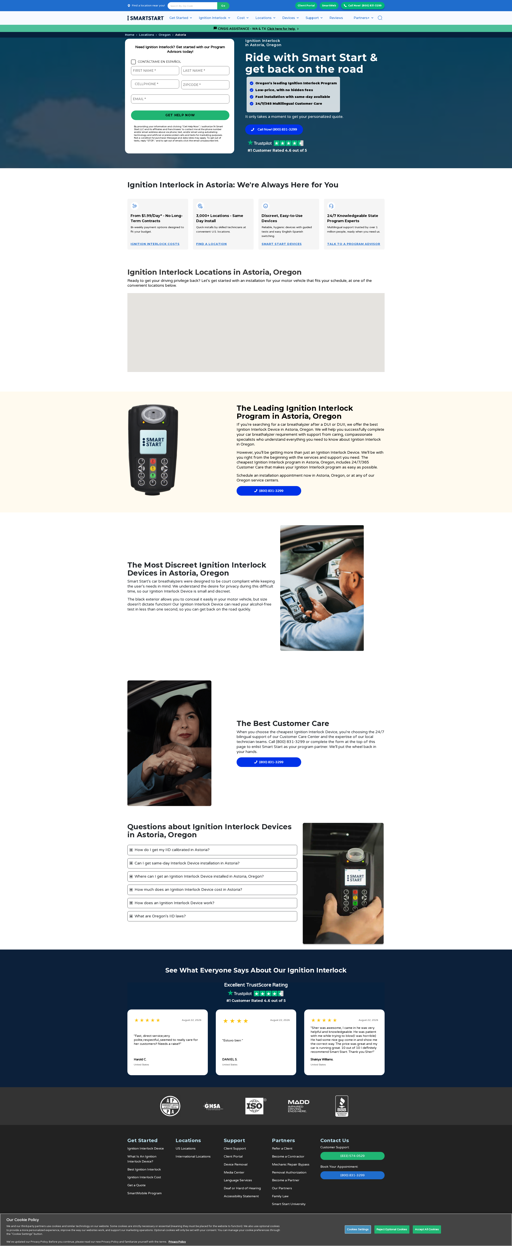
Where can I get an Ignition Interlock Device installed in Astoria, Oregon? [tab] (199, 876)
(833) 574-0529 (352, 1156)
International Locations (193, 1156)
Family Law (280, 1196)
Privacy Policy (177, 1241)
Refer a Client (282, 1149)
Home (129, 35)
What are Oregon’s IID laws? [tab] (160, 916)
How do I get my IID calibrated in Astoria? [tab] (172, 850)
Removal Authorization (289, 1172)
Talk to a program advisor (353, 244)
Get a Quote (136, 1185)
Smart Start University (289, 1204)
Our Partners (282, 1188)
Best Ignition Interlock (144, 1169)
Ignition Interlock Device (258, 429)
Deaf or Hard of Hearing (242, 1188)
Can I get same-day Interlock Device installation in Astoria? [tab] (187, 863)
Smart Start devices (282, 244)
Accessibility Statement (241, 1196)
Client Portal (306, 5)
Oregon (165, 35)
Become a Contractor (288, 1156)
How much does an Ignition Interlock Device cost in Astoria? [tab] (188, 889)
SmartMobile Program (144, 1193)
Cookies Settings (358, 1229)
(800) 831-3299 (371, 5)
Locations (146, 35)
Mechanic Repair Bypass (290, 1164)
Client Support (235, 1149)
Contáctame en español (159, 62)
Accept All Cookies (427, 1229)
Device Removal (235, 1164)
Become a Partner (285, 1180)
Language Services (238, 1180)
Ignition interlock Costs (155, 244)
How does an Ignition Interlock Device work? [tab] (174, 903)
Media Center (234, 1172)
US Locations (186, 1149)
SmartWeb (329, 5)
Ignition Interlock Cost (144, 1177)
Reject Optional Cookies (392, 1229)
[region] (256, 1229)
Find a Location (211, 244)
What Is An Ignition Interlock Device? (141, 1159)
